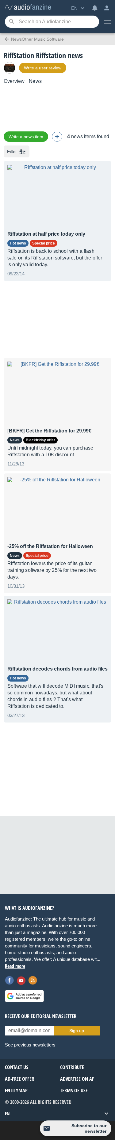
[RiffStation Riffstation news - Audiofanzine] (28, 7)
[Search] (11, 22)
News (35, 81)
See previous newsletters (30, 1044)
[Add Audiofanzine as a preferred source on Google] (24, 996)
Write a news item (26, 136)
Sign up (76, 1030)
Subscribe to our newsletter (88, 1128)
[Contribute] (57, 137)
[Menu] (107, 21)
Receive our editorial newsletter (40, 1016)
